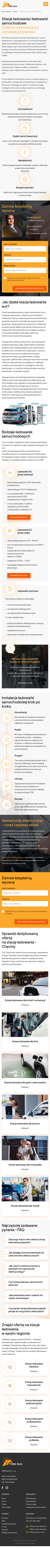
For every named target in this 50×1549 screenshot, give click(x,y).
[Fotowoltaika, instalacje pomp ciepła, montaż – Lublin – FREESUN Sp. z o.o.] (9, 4)
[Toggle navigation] (45, 4)
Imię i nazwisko (10, 244)
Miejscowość (9, 265)
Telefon (7, 255)
